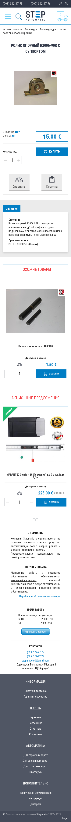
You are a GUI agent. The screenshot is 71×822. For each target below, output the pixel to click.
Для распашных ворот (36, 760)
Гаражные (35, 717)
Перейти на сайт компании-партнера (39, 596)
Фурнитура (31, 29)
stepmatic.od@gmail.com (35, 660)
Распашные (35, 723)
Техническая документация (35, 792)
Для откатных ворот (35, 766)
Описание (12, 208)
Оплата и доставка (36, 691)
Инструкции (35, 798)
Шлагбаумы (35, 772)
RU (66, 3)
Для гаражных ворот (35, 755)
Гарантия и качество (35, 696)
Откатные (35, 728)
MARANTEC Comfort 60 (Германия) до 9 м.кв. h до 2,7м (36, 476)
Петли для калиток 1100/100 (35, 346)
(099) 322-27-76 (41, 3)
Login (65, 818)
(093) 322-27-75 (13, 3)
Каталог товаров (12, 29)
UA (60, 3)
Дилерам (35, 804)
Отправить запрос (35, 631)
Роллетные (35, 734)
